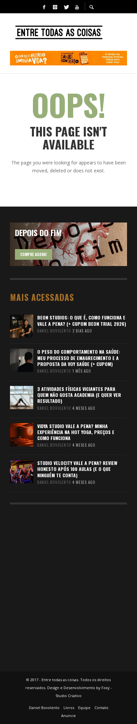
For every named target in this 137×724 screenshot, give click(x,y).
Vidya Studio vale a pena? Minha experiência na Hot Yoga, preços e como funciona (75, 431)
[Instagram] (55, 6)
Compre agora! (33, 254)
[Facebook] (44, 6)
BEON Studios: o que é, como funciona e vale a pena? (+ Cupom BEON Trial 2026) (81, 320)
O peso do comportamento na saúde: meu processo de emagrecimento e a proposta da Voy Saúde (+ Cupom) (78, 357)
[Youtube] (77, 6)
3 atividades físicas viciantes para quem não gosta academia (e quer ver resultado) (79, 394)
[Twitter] (66, 6)
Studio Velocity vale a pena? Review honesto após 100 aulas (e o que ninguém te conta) (77, 468)
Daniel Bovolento (54, 330)
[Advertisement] (68, 584)
